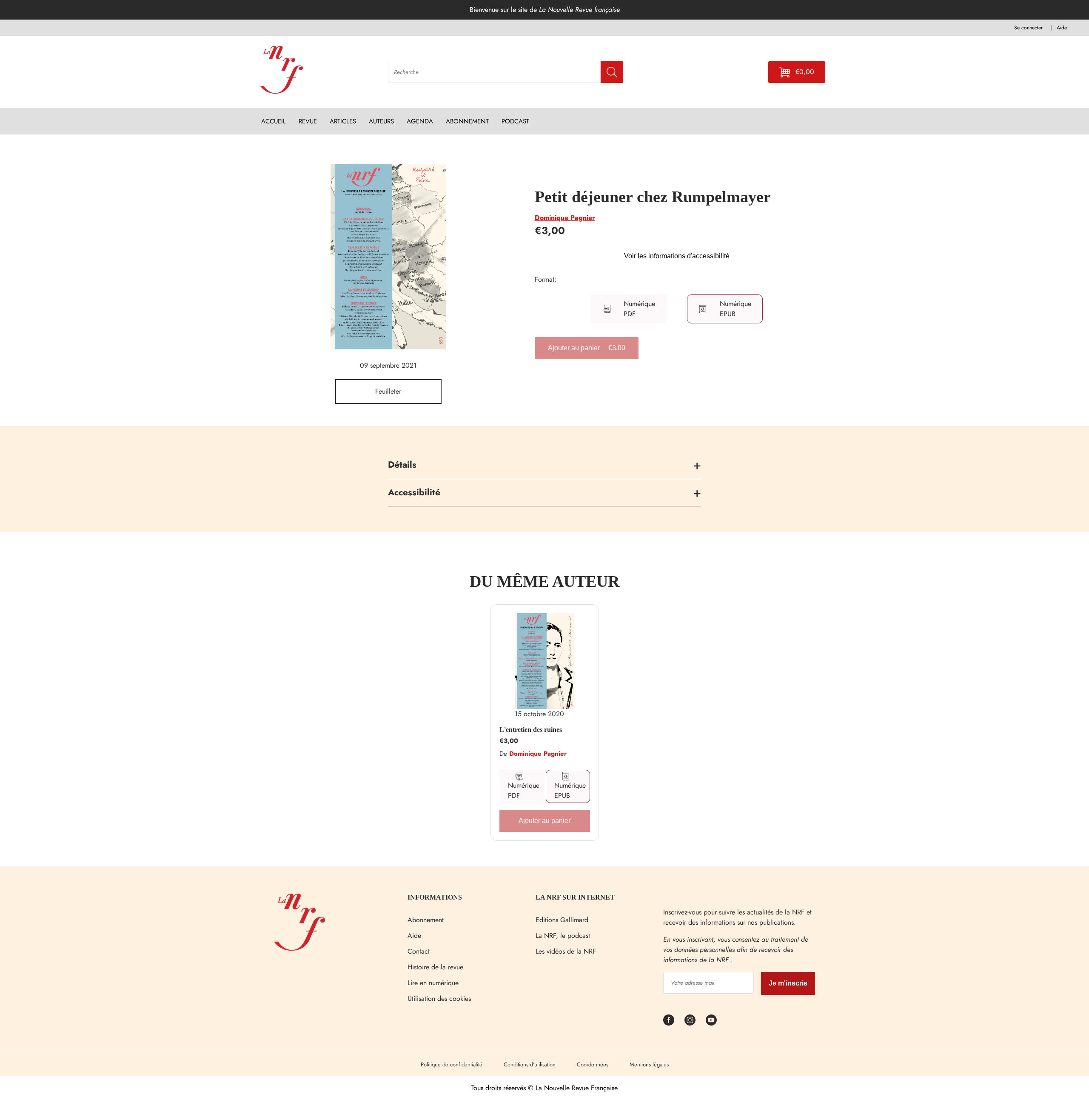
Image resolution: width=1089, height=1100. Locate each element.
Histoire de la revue (435, 967)
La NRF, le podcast (563, 935)
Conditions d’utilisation (530, 1064)
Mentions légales (649, 1064)
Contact (419, 951)
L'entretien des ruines (530, 729)
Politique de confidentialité (451, 1064)
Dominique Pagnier (565, 218)
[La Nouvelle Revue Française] (299, 948)
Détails (402, 464)
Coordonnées (592, 1064)
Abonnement (426, 920)
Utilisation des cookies (439, 998)
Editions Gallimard (562, 920)
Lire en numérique (433, 983)
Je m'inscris (788, 983)
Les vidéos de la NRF (566, 951)
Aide (414, 935)
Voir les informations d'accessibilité (677, 256)
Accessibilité (414, 492)
